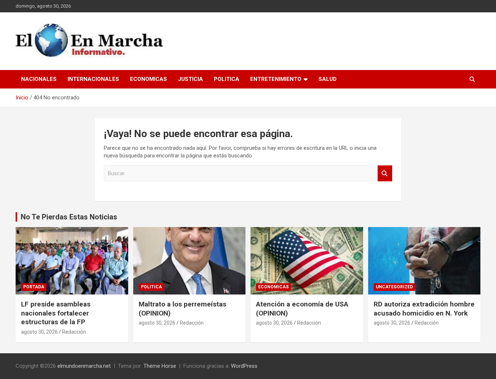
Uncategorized (394, 286)
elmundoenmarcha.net (84, 366)
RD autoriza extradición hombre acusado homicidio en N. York (424, 308)
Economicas (148, 79)
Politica (226, 79)
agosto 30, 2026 (39, 332)
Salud (327, 79)
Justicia (190, 79)
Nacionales (39, 79)
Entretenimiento (275, 79)
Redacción (74, 332)
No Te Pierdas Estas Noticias (69, 217)
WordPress (244, 366)
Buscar (385, 173)
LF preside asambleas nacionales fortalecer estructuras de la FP (55, 313)
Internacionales (93, 79)
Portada (33, 286)
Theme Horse (159, 366)
